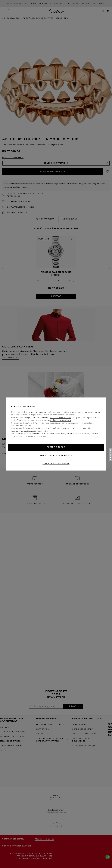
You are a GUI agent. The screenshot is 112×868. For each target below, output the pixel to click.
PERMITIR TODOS (56, 447)
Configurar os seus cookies (56, 464)
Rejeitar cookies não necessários (56, 455)
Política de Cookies (60, 420)
